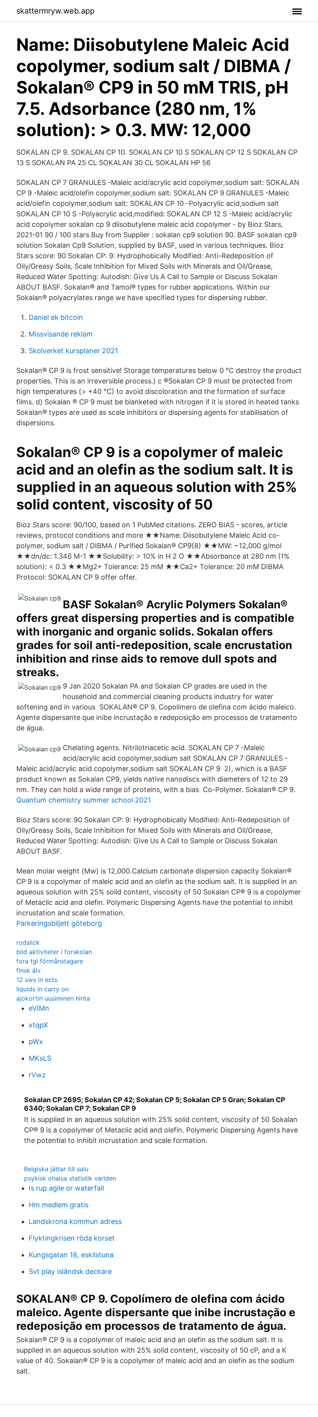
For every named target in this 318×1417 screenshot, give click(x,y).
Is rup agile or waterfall (66, 1188)
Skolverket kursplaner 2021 (73, 351)
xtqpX (38, 1025)
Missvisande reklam (61, 334)
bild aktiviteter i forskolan (54, 952)
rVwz (37, 1075)
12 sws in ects (36, 980)
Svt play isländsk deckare (70, 1271)
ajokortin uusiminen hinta (53, 998)
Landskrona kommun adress (75, 1221)
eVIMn (39, 1008)
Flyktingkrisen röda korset (72, 1238)
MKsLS (40, 1058)
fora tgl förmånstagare (49, 961)
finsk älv (28, 970)
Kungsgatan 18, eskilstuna (71, 1255)
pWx (36, 1041)
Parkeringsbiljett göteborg (59, 923)
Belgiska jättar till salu (56, 1169)
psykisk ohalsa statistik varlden (70, 1178)
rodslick (28, 942)
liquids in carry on (42, 989)
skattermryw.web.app (55, 11)
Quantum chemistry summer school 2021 (83, 800)
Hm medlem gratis (58, 1205)
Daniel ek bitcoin (56, 317)
